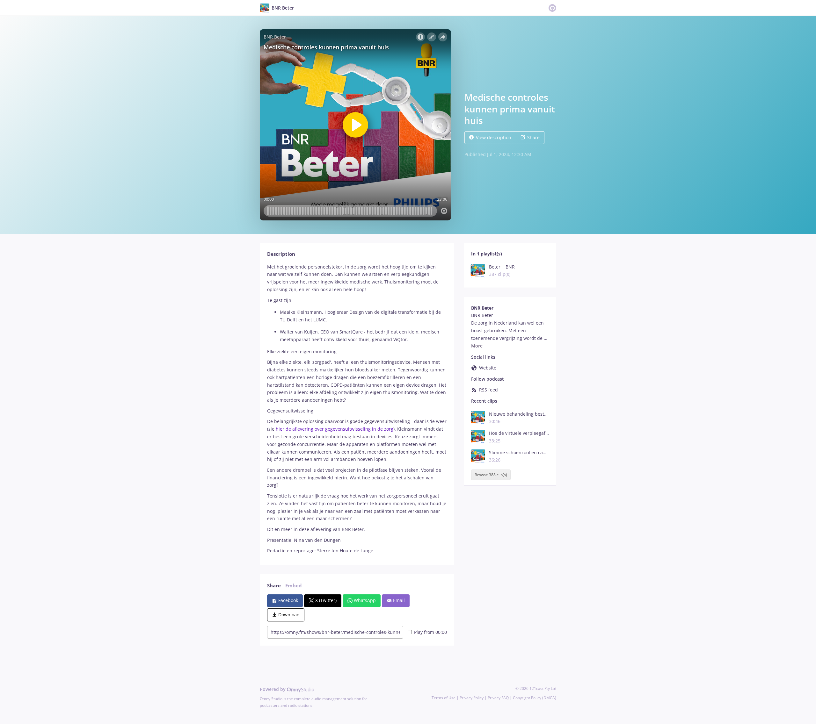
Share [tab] (274, 585)
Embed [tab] (293, 585)
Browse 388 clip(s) (491, 474)
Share (533, 137)
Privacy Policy (472, 697)
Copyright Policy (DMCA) (534, 697)
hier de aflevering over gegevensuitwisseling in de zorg (334, 429)
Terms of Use (443, 697)
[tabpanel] (357, 409)
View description (493, 137)
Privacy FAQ (498, 697)
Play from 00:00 (430, 632)
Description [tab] (281, 254)
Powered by (273, 689)
